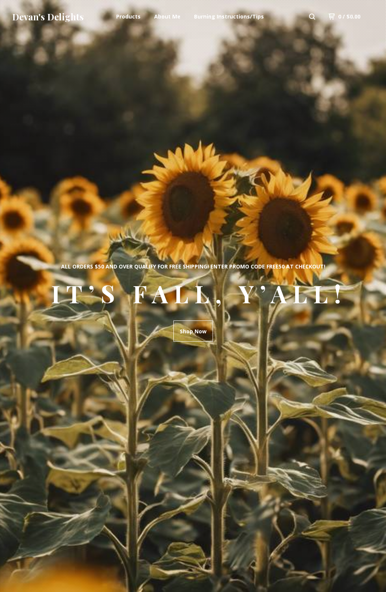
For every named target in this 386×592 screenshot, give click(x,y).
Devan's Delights (48, 17)
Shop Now (193, 331)
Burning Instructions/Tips (229, 16)
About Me (167, 16)
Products (128, 16)
